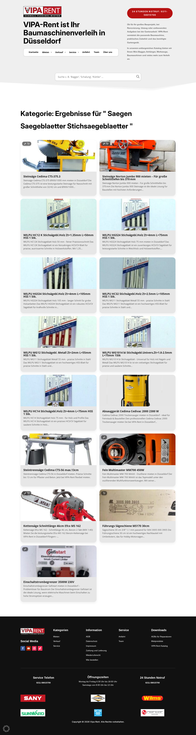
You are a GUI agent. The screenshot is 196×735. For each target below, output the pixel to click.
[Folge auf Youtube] (28, 648)
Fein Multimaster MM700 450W (123, 470)
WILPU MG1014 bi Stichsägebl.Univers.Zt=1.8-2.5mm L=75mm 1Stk (137, 354)
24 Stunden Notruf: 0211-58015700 (150, 13)
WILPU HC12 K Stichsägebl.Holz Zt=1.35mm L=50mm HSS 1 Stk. (58, 236)
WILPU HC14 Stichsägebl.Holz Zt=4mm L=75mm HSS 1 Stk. (58, 412)
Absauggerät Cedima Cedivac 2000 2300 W (130, 411)
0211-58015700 (43, 683)
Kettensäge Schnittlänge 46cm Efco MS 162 (52, 526)
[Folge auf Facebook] (23, 648)
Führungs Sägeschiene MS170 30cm (125, 526)
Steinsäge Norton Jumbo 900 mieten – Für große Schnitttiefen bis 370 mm (134, 178)
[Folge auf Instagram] (34, 648)
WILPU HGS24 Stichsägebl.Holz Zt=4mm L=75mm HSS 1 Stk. (135, 236)
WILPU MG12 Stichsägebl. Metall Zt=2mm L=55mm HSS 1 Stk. (57, 354)
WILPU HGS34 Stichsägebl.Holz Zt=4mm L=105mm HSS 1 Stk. (56, 295)
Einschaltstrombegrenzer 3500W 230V (48, 582)
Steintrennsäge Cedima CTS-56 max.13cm (51, 470)
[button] (6, 728)
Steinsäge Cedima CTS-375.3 (41, 176)
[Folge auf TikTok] (40, 648)
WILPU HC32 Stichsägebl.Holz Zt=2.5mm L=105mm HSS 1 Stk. (136, 295)
